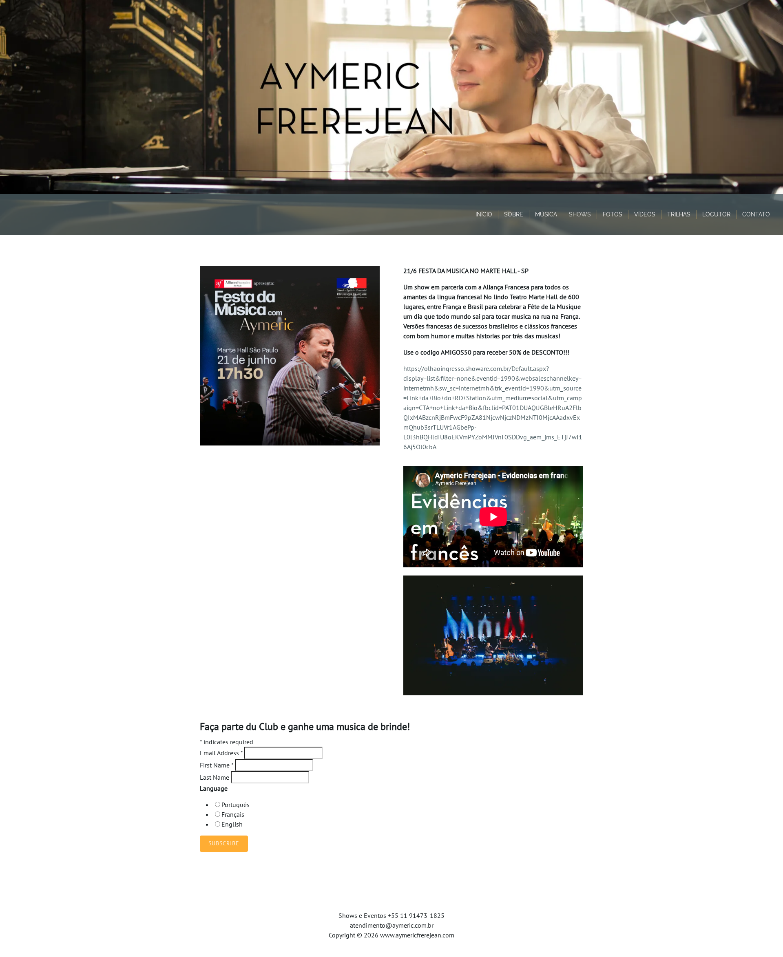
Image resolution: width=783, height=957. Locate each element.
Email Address (221, 753)
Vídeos (644, 214)
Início (484, 214)
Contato (756, 214)
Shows (580, 214)
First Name (216, 765)
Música (546, 214)
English (232, 824)
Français (232, 814)
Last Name (215, 777)
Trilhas (678, 214)
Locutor (716, 214)
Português (235, 804)
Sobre (513, 214)
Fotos (612, 214)
